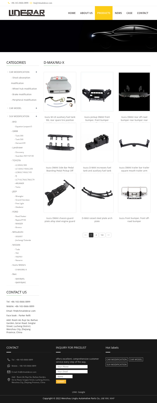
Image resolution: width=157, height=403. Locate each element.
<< (85, 235)
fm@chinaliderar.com (42, 3)
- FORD (14, 211)
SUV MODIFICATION (23, 116)
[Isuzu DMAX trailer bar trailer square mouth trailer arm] (134, 142)
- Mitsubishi (17, 231)
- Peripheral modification (23, 99)
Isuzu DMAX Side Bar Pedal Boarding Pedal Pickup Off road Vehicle (60, 170)
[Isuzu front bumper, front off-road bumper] (134, 193)
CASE (129, 13)
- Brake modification (21, 94)
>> (108, 235)
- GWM (14, 131)
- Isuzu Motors (18, 264)
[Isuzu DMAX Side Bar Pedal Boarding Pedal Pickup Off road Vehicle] (60, 142)
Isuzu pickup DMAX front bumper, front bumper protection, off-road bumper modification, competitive (97, 122)
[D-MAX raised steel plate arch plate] (97, 193)
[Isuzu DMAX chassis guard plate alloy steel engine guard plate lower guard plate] (60, 193)
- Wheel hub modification (24, 88)
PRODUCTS (103, 13)
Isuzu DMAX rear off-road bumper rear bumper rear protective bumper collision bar (134, 122)
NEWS (118, 13)
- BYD (14, 121)
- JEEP (14, 191)
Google (81, 392)
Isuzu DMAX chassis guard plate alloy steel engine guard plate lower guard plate (60, 221)
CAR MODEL (23, 108)
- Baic (14, 274)
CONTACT (142, 13)
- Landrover (17, 147)
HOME (72, 13)
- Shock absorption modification (20, 80)
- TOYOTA (16, 160)
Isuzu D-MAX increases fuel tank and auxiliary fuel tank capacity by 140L (97, 170)
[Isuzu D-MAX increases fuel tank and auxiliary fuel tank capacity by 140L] (97, 142)
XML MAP (109, 398)
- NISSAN (15, 244)
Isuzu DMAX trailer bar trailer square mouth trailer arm (134, 169)
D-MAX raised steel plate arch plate (97, 220)
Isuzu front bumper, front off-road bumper (134, 220)
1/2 (102, 235)
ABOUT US (86, 13)
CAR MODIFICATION (23, 72)
